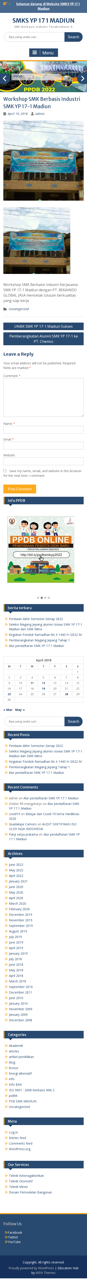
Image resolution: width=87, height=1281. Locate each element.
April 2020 (16, 898)
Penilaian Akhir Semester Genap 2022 (36, 619)
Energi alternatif (20, 1073)
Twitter (13, 1237)
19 (43, 688)
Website (9, 455)
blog (12, 1062)
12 (43, 683)
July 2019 (15, 937)
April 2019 (16, 948)
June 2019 (16, 942)
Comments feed (20, 1143)
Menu (48, 52)
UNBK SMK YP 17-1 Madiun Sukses (43, 326)
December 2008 (20, 1020)
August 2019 (18, 931)
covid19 (14, 814)
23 (9, 694)
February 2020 (19, 909)
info (11, 1079)
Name (9, 423)
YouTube (14, 1242)
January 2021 (18, 881)
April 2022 (16, 876)
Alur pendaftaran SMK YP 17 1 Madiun (36, 646)
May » (20, 710)
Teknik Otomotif (21, 1181)
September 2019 (21, 926)
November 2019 (20, 920)
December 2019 (20, 914)
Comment (12, 376)
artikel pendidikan (21, 1057)
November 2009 (20, 1009)
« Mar (7, 710)
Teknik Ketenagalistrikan (26, 1175)
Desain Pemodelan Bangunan (30, 1192)
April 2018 (16, 976)
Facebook (15, 1232)
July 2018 (15, 959)
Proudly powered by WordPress (31, 1268)
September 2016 (21, 987)
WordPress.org (19, 1149)
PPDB (18, 77)
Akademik (16, 1046)
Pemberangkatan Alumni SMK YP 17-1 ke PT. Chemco (43, 339)
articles (14, 1051)
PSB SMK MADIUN (22, 1101)
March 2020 (17, 903)
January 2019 (18, 953)
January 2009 (18, 1014)
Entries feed (17, 1138)
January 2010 (18, 1003)
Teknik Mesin (18, 1187)
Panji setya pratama (23, 834)
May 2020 (16, 892)
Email (8, 439)
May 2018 (16, 970)
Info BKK (15, 1084)
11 (32, 683)
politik (13, 1095)
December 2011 (20, 992)
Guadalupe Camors (23, 824)
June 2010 (16, 998)
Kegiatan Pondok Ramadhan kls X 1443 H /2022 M (45, 635)
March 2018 (17, 981)
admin (39, 114)
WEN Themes (46, 1273)
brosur (13, 1068)
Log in (13, 1132)
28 (66, 694)
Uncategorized (19, 309)
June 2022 (16, 864)
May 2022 (16, 870)
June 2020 (16, 887)
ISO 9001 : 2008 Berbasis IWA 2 (31, 1090)
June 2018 (16, 964)
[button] (38, 598)
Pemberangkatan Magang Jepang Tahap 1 (39, 640)
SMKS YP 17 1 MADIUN (43, 20)
